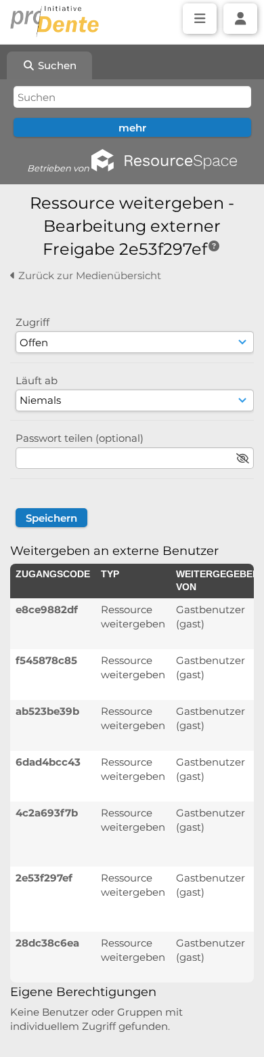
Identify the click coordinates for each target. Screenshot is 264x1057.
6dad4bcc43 (48, 761)
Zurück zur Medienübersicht (88, 275)
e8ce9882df (47, 609)
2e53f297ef (44, 877)
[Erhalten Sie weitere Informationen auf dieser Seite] (214, 246)
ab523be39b (47, 711)
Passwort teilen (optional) (80, 438)
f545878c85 (46, 660)
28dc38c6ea (47, 942)
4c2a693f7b (47, 812)
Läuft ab (37, 380)
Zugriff (32, 322)
